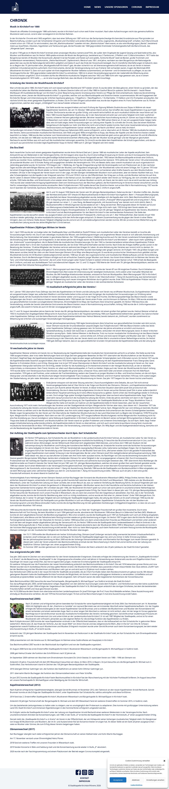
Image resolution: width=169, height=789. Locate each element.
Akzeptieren (118, 780)
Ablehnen (136, 780)
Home (87, 6)
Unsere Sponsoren (116, 6)
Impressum (152, 6)
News (97, 6)
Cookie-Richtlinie (136, 785)
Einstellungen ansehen (155, 780)
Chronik (137, 6)
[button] (164, 760)
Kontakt (84, 778)
